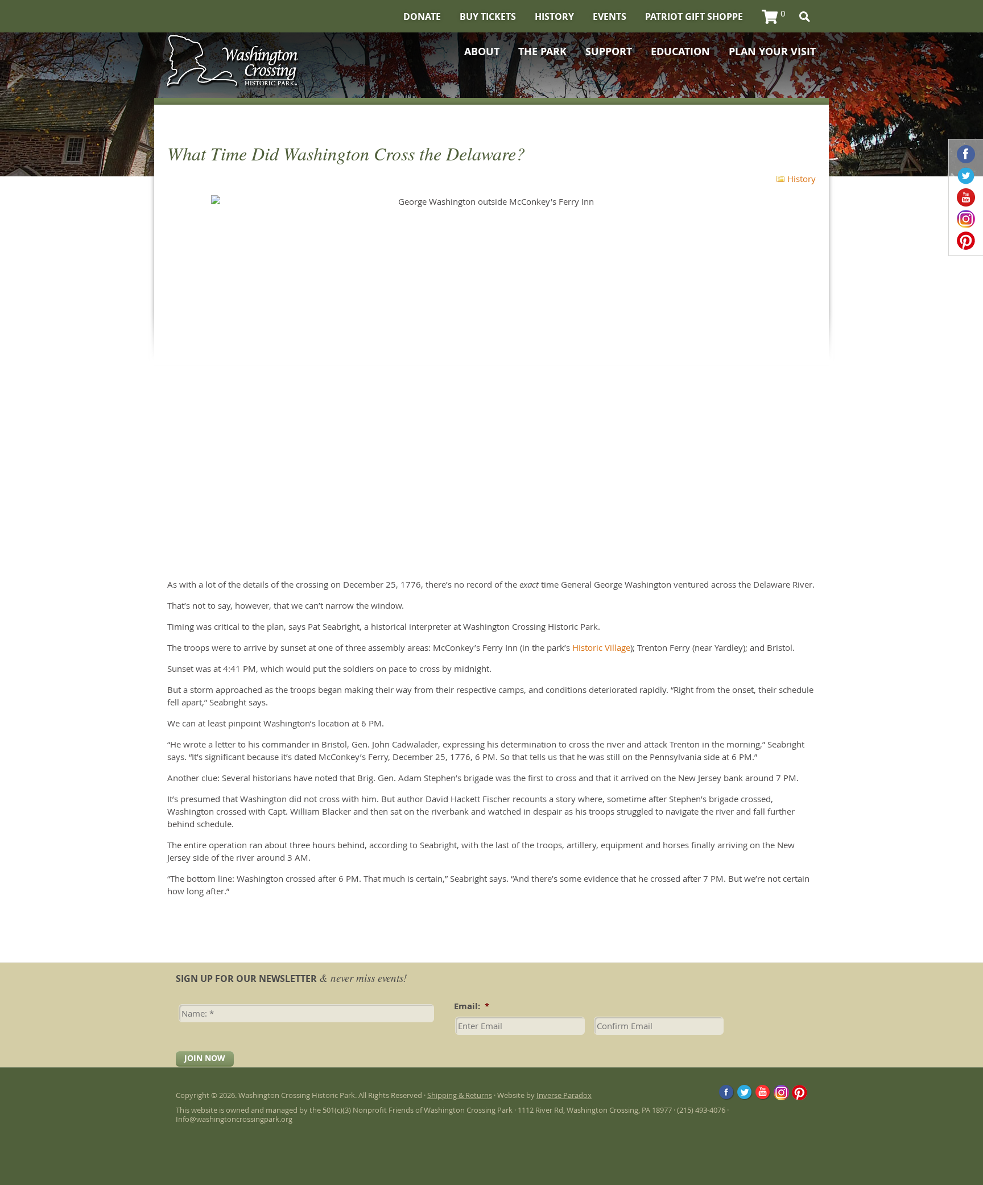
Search (805, 17)
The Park (542, 52)
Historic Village (601, 647)
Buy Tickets (488, 16)
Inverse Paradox (564, 1095)
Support (608, 52)
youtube (966, 197)
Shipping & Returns (459, 1095)
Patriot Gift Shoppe (694, 16)
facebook (966, 154)
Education (680, 52)
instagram (966, 219)
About (481, 52)
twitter (966, 176)
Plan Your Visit (772, 52)
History (554, 16)
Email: (471, 1006)
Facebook (726, 1092)
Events (609, 16)
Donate (422, 16)
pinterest (966, 241)
